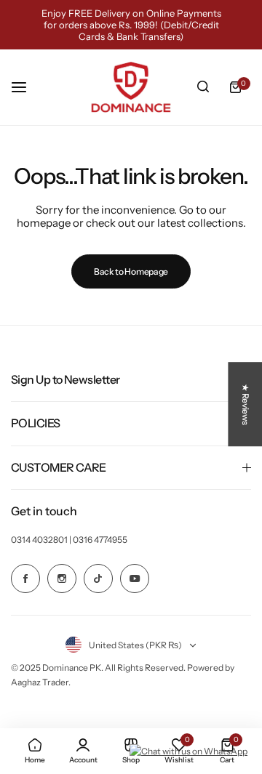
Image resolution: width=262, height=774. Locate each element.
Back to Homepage (131, 271)
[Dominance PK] (131, 87)
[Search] (203, 87)
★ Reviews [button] (245, 404)
